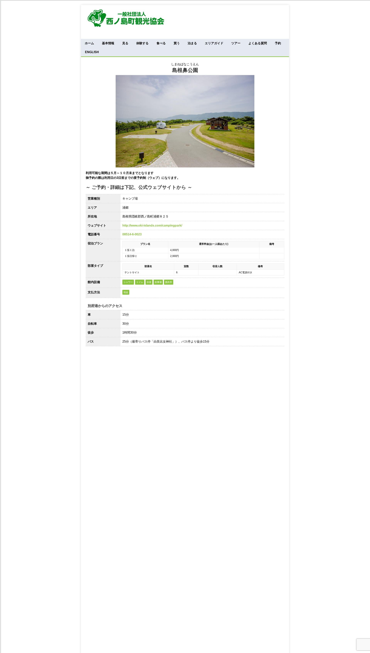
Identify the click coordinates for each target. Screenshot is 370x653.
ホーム (89, 43)
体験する (142, 43)
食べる (161, 43)
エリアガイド (214, 43)
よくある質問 (257, 43)
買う (177, 43)
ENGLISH (92, 52)
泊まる (192, 43)
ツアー (235, 43)
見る (125, 43)
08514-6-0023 (132, 234)
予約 (278, 43)
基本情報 (108, 43)
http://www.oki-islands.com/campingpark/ (152, 225)
